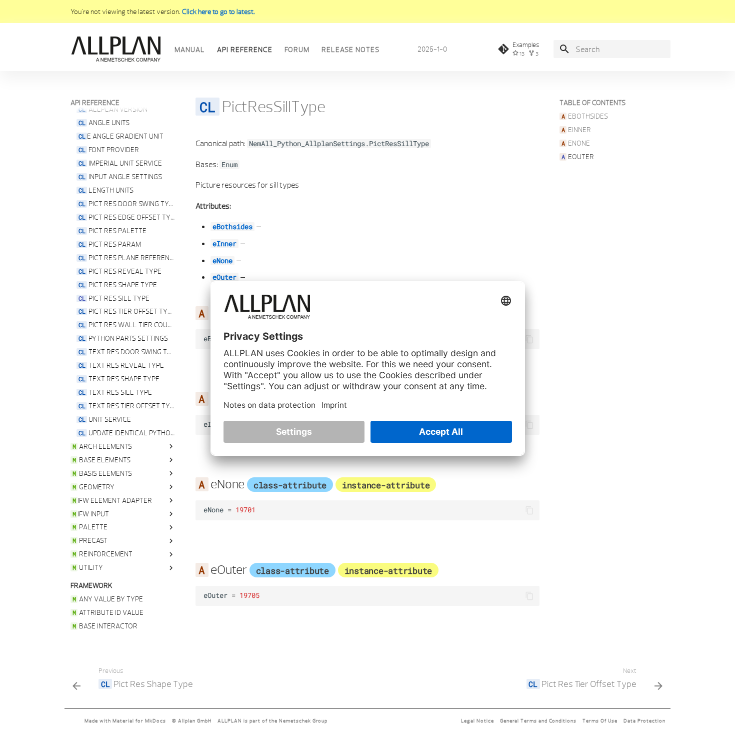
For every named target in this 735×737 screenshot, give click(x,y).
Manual (189, 49)
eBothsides (232, 226)
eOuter (224, 277)
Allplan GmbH (195, 720)
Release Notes (351, 49)
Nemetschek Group (303, 720)
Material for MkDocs (139, 720)
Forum (297, 49)
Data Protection (645, 720)
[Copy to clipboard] (530, 339)
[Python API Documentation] (115, 49)
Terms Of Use (600, 720)
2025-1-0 (432, 49)
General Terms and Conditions (538, 720)
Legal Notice (477, 720)
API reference (244, 49)
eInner (224, 243)
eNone (222, 260)
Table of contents (593, 102)
